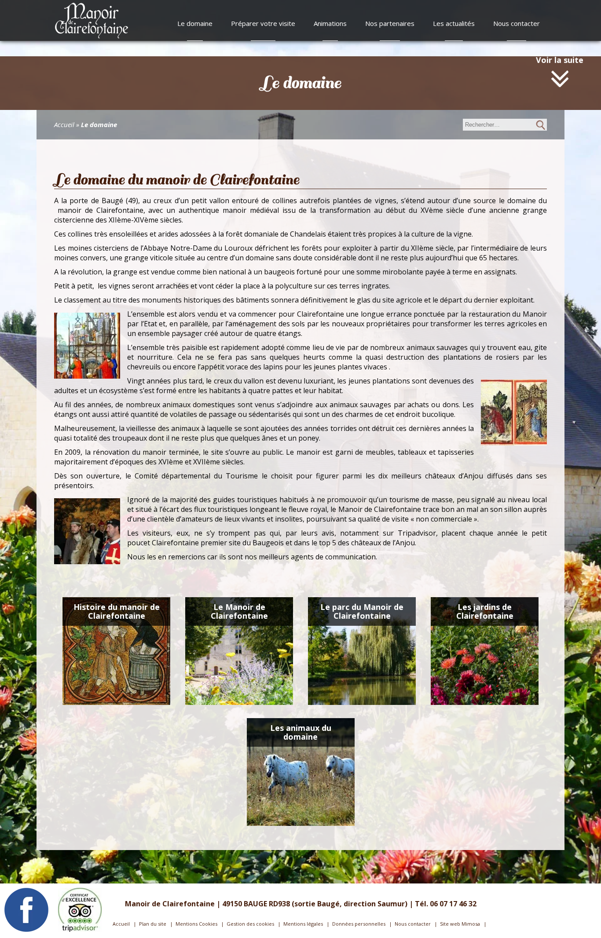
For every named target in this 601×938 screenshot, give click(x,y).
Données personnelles (358, 923)
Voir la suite (559, 73)
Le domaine (195, 23)
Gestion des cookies (250, 923)
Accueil (64, 124)
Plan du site (152, 923)
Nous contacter (516, 23)
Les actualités (454, 23)
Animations (330, 23)
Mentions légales (303, 923)
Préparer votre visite (263, 23)
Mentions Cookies (196, 923)
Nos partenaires (389, 23)
